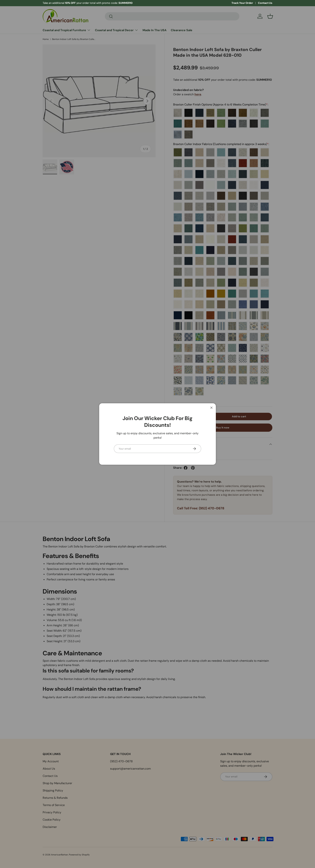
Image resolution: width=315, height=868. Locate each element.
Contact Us (265, 3)
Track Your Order (242, 3)
